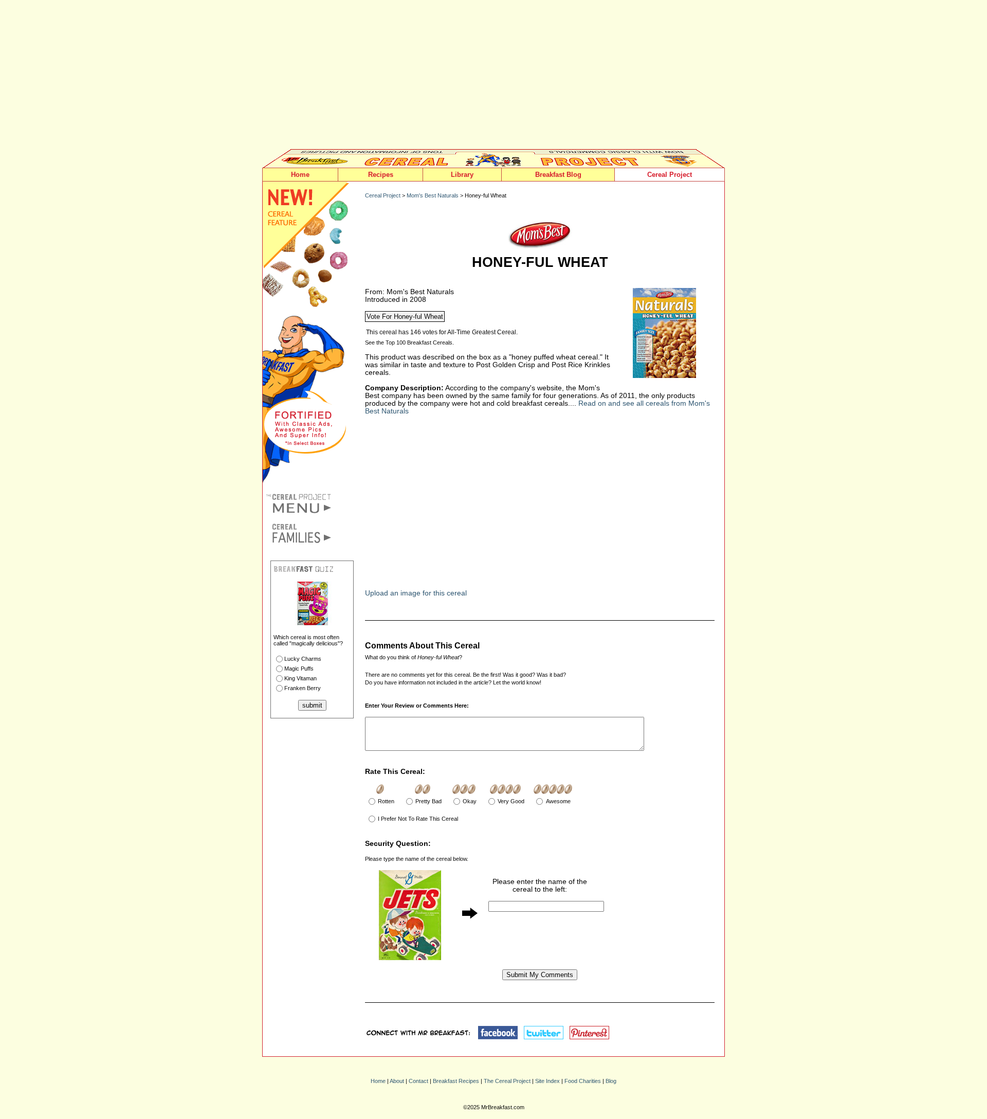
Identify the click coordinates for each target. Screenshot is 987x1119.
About (397, 1081)
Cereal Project (669, 174)
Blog (611, 1081)
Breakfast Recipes (456, 1081)
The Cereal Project (507, 1081)
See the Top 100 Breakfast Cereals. (409, 342)
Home (300, 174)
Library (462, 174)
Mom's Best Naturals (433, 195)
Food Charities (582, 1081)
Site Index (547, 1081)
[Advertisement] (493, 77)
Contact (418, 1081)
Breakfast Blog (558, 174)
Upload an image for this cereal (416, 593)
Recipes (380, 174)
